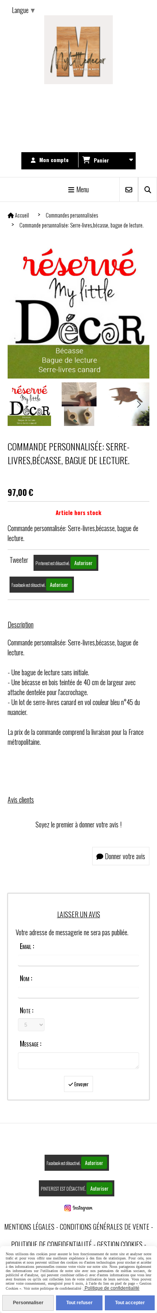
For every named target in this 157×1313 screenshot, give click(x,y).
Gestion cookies (120, 1244)
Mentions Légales (29, 1227)
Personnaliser (28, 1302)
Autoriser (83, 563)
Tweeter (19, 560)
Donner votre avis (124, 856)
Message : (30, 1043)
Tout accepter (130, 1302)
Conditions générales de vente (104, 1227)
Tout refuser (79, 1302)
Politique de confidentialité (51, 1244)
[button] (139, 404)
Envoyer (81, 1084)
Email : (27, 946)
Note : (26, 1010)
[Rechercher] (148, 189)
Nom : (26, 978)
